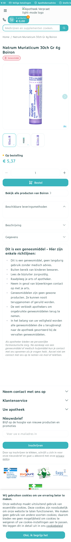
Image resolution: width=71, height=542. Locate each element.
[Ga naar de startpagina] (38, 11)
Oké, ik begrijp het (35, 535)
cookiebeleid (54, 526)
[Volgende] (65, 96)
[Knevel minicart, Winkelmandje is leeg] (12, 20)
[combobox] (31, 28)
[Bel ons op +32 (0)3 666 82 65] (4, 19)
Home (6, 37)
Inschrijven (35, 445)
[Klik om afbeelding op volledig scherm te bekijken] (35, 96)
